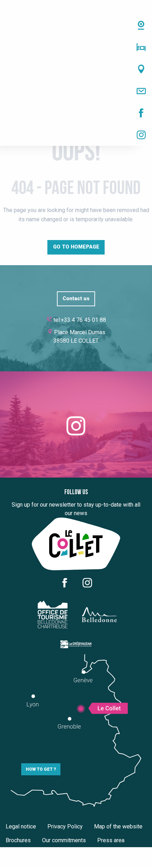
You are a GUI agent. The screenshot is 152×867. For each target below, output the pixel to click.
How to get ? (41, 769)
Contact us (76, 299)
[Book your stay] (76, 47)
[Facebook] (76, 113)
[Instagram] (76, 135)
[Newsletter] (76, 91)
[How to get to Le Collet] (76, 69)
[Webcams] (76, 25)
